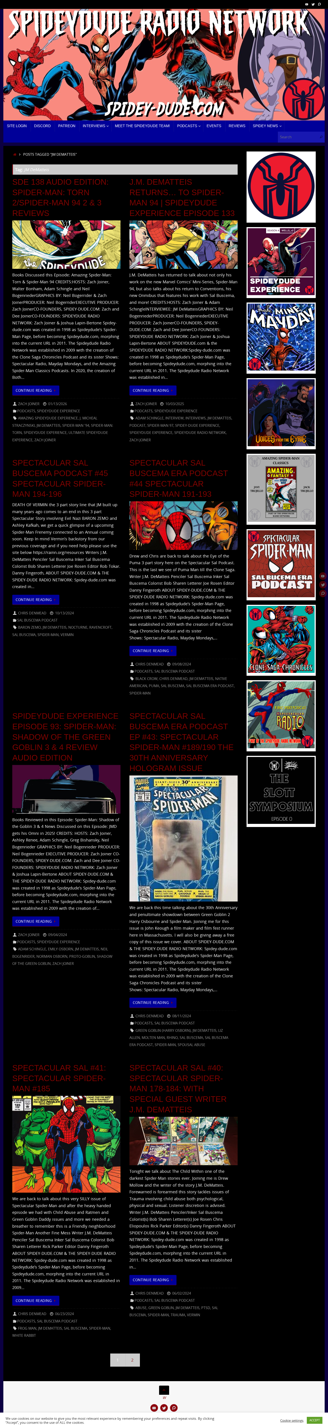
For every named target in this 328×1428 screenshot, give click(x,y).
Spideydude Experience (58, 410)
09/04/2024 (57, 934)
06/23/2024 (64, 1313)
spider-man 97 (160, 425)
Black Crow (146, 678)
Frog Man (27, 1328)
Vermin (67, 634)
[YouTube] (307, 4)
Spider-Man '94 (75, 425)
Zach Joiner (28, 403)
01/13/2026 (57, 403)
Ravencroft (100, 627)
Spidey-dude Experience (197, 425)
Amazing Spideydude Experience (48, 418)
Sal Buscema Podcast (37, 620)
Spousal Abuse (191, 1044)
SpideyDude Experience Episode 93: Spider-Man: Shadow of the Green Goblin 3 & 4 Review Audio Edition (65, 736)
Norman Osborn (51, 956)
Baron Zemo (29, 627)
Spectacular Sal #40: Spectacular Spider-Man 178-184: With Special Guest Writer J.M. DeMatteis (178, 1088)
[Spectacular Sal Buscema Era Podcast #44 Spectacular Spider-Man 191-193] (183, 525)
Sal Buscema (24, 634)
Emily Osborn (60, 949)
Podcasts (26, 410)
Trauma (178, 1314)
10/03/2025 (174, 403)
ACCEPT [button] (314, 1420)
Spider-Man (48, 634)
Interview (174, 418)
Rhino (172, 1037)
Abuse (141, 1307)
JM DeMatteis (48, 425)
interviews (195, 418)
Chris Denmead (32, 613)
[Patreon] (319, 4)
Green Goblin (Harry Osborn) (163, 1030)
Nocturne (77, 627)
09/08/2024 (181, 664)
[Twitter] (313, 4)
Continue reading (34, 390)
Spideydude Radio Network (200, 432)
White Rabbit (24, 1335)
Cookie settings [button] (291, 1420)
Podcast (137, 425)
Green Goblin (161, 1307)
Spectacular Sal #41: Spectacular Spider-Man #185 (59, 1078)
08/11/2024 (181, 1015)
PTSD (205, 1307)
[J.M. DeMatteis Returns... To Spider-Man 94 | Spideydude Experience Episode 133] (183, 244)
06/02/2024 (181, 1293)
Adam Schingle (149, 418)
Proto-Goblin (82, 956)
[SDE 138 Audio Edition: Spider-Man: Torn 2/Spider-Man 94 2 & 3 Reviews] (66, 244)
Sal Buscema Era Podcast (210, 685)
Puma (154, 685)
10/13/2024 (64, 613)
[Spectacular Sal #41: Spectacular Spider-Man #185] (66, 1144)
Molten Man (153, 1037)
